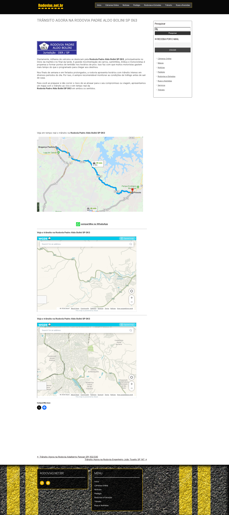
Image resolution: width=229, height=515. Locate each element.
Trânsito (168, 5)
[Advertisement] (92, 33)
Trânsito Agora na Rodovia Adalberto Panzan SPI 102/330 (67, 456)
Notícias (126, 5)
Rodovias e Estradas (152, 5)
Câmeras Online (112, 5)
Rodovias (50, 5)
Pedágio (136, 5)
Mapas (161, 63)
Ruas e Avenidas (183, 5)
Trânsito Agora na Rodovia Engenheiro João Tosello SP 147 (116, 459)
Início (99, 5)
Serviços (161, 85)
